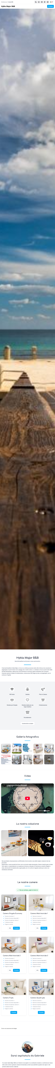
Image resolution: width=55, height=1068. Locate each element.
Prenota (50, 6)
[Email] (42, 2)
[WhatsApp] (39, 2)
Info (10, 928)
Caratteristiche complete (27, 723)
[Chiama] (36, 2)
